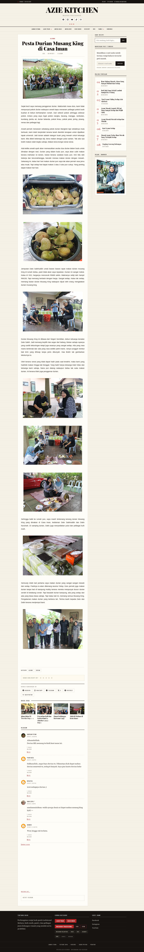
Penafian (93, 944)
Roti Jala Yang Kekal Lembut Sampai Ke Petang (111, 91)
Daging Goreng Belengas (111, 144)
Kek (94, 29)
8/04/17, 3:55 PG (31, 803)
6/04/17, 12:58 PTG (32, 736)
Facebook (95, 920)
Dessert (87, 29)
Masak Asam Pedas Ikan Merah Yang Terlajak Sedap (112, 136)
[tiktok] (76, 19)
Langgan (120, 63)
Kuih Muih (78, 29)
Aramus (29, 825)
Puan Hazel (30, 758)
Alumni (52, 38)
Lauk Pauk (46, 29)
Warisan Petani (32, 734)
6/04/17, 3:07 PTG (31, 783)
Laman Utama (36, 29)
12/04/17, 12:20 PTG (32, 827)
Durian (38, 670)
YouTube (95, 928)
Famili (100, 29)
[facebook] (63, 19)
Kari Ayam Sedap (108, 128)
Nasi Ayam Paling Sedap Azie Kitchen (112, 100)
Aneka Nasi (58, 29)
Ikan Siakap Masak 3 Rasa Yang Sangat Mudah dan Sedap (112, 82)
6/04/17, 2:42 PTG (31, 760)
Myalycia (30, 781)
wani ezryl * (31, 801)
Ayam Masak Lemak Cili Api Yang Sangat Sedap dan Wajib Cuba (112, 110)
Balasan (29, 749)
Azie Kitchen (72, 10)
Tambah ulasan (25, 844)
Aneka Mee (68, 29)
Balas (30, 747)
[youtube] (72, 19)
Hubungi (110, 29)
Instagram (96, 924)
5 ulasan (60, 53)
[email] (81, 19)
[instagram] (67, 19)
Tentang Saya (63, 944)
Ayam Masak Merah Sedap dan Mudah (112, 120)
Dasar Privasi (83, 944)
